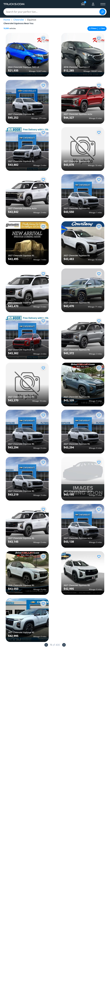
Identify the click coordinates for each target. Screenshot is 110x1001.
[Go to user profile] (93, 4)
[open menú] (103, 4)
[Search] (102, 12)
